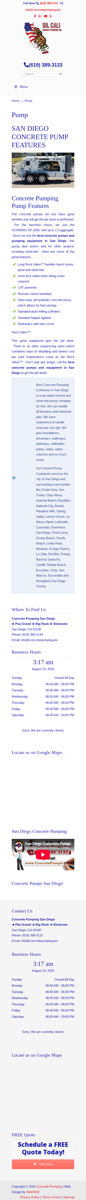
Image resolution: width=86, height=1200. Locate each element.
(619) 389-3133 (49, 3)
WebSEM (32, 1192)
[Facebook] (35, 16)
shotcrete (31, 251)
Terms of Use (51, 1197)
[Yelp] (50, 16)
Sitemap (68, 1197)
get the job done (35, 373)
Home (16, 100)
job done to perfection (58, 219)
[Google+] (40, 16)
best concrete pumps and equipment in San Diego (43, 367)
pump (15, 246)
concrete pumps (31, 214)
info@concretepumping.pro (43, 9)
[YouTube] (45, 16)
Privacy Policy (30, 1197)
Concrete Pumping (49, 1186)
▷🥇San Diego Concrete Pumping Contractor (43, 38)
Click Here (45, 1164)
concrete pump (61, 300)
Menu (24, 86)
